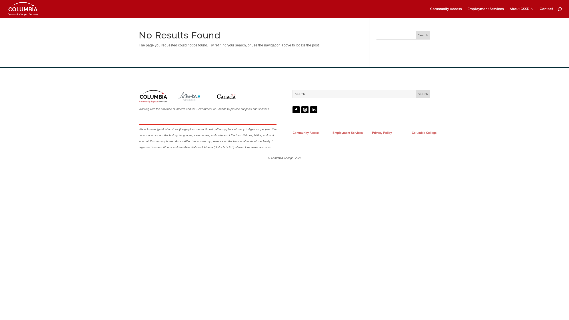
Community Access (446, 9)
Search (423, 35)
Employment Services (486, 9)
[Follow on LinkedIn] (313, 109)
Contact (546, 9)
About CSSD (519, 9)
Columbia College (424, 132)
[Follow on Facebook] (296, 109)
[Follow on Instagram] (305, 109)
